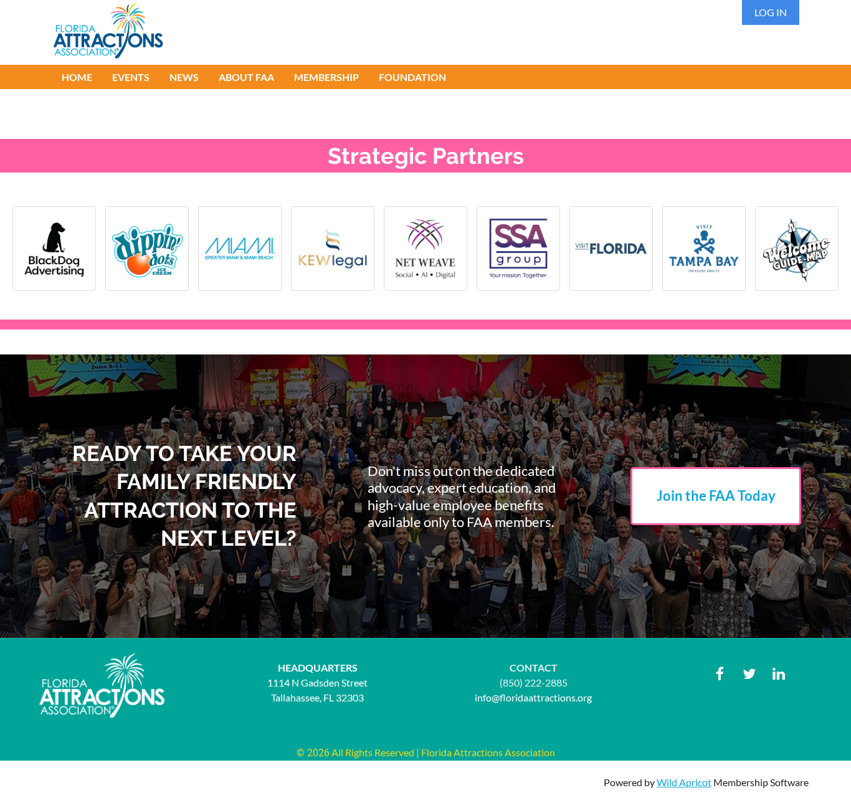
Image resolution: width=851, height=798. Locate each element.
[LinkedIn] (778, 674)
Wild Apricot (684, 782)
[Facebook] (720, 674)
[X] (749, 674)
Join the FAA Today (716, 495)
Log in (770, 12)
